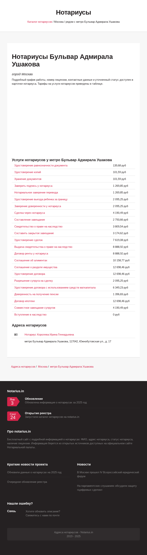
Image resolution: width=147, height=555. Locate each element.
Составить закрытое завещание (34, 233)
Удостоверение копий (27, 172)
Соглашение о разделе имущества (35, 267)
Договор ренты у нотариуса (31, 253)
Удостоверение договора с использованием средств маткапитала (55, 287)
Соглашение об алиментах (30, 260)
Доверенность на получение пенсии (36, 294)
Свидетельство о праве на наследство (38, 226)
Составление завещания (29, 219)
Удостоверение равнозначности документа (40, 165)
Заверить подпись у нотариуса (33, 185)
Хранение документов (27, 179)
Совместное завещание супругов (34, 307)
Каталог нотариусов (39, 21)
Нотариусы (73, 12)
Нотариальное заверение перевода (36, 192)
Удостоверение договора (29, 273)
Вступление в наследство (30, 314)
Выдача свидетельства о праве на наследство (43, 246)
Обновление (34, 398)
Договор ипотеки (24, 301)
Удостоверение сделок (28, 240)
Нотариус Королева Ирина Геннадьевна (49, 334)
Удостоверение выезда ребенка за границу (41, 199)
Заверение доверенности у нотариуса (37, 206)
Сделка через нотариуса (29, 212)
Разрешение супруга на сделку (33, 280)
